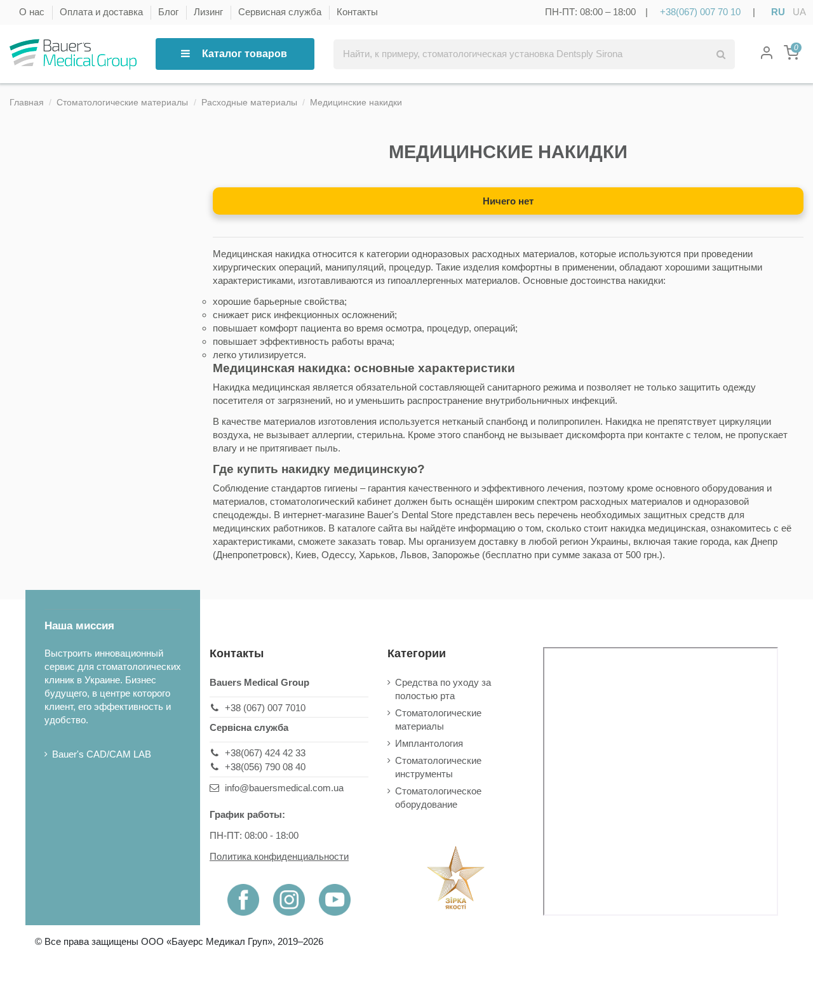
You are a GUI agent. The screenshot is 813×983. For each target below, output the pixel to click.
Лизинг (209, 11)
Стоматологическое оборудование (438, 798)
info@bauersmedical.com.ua (284, 787)
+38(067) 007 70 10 (700, 11)
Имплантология (429, 743)
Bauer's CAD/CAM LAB (101, 754)
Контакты (357, 11)
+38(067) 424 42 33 (265, 752)
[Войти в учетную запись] (766, 54)
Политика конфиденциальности (279, 856)
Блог (169, 11)
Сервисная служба (281, 11)
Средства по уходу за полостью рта (443, 689)
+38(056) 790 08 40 (265, 766)
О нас (33, 11)
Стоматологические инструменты (438, 767)
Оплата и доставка (102, 11)
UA (799, 11)
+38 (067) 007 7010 (265, 707)
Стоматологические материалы (438, 719)
